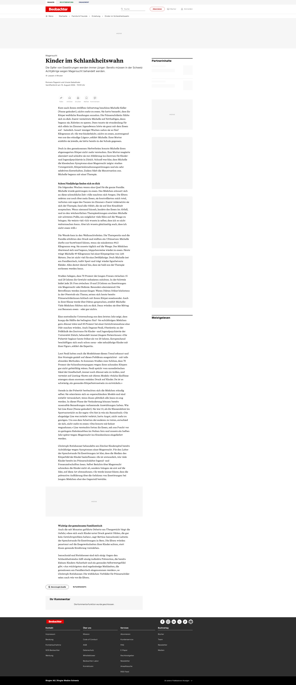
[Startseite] (55, 622)
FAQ (122, 645)
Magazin (50, 2)
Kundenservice (126, 639)
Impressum (50, 634)
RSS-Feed (124, 672)
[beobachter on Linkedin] (174, 622)
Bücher (173, 9)
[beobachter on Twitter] (179, 622)
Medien (161, 650)
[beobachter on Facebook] (162, 622)
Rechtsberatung (66, 2)
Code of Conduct (90, 639)
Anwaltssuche (126, 666)
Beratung (49, 639)
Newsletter (125, 661)
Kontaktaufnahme (53, 645)
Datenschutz (88, 650)
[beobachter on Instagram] (168, 622)
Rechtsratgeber (127, 655)
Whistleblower (89, 655)
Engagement (84, 2)
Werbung (49, 655)
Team (160, 639)
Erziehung (96, 16)
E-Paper (123, 650)
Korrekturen (88, 666)
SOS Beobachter (53, 650)
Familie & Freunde (79, 16)
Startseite (63, 16)
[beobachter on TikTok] (185, 622)
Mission (86, 634)
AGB (85, 645)
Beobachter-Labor (91, 661)
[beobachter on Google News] (191, 622)
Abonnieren (157, 9)
